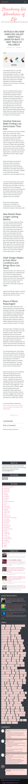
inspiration (16, 678)
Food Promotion (12, 663)
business (10, 645)
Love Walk (6, 519)
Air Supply (13, 638)
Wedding (6, 540)
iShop (5, 547)
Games (22, 665)
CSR (16, 653)
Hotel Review (7, 516)
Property (3, 708)
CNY (21, 650)
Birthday (6, 495)
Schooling (17, 710)
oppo (7, 700)
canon (21, 645)
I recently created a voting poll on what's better (15, 770)
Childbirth (6, 496)
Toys (14, 717)
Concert (6, 499)
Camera (17, 645)
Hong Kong (8, 673)
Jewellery (20, 683)
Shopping (6, 532)
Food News (7, 506)
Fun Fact (3, 665)
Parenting (6, 522)
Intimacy (12, 680)
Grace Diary (7, 511)
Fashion (9, 660)
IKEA (25, 675)
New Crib (3, 698)
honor (13, 673)
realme (17, 708)
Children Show (4, 650)
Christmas (12, 650)
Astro (15, 640)
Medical (3, 693)
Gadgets (6, 509)
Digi (2, 655)
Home (5, 514)
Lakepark (3, 688)
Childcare (6, 498)
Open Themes (15, 782)
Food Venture (7, 508)
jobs (24, 683)
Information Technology (10, 517)
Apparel (19, 638)
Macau (19, 688)
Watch (24, 720)
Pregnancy (6, 527)
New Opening (10, 698)
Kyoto (20, 685)
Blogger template (6, 782)
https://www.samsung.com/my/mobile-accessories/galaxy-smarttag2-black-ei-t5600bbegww (13, 407)
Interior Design (5, 680)
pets (8, 703)
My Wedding (7, 521)
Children (23, 648)
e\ (13, 655)
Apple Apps (4, 640)
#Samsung (7, 488)
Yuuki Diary (7, 542)
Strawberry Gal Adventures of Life (14, 14)
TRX (18, 720)
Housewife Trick (5, 675)
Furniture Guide (10, 665)
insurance (22, 678)
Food (5, 504)
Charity (6, 648)
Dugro (10, 655)
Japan (15, 683)
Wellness (9, 722)
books (2, 645)
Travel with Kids (8, 538)
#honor (3, 625)
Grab (8, 668)
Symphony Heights (10, 715)
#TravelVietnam (14, 633)
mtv (26, 693)
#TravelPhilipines (5, 633)
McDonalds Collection (17, 690)
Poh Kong (3, 705)
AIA (9, 638)
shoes (22, 710)
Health (16, 670)
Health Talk (7, 512)
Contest (8, 653)
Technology (7, 534)
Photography (7, 525)
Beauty (6, 493)
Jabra (12, 683)
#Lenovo (8, 625)
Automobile (20, 640)
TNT (6, 717)
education (23, 655)
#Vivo (13, 635)
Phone (11, 703)
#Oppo (13, 628)
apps (9, 640)
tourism (10, 717)
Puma (8, 708)
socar (8, 712)
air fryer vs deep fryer (10, 773)
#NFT (2, 628)
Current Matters (22, 653)
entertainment (15, 658)
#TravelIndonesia (15, 630)
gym (13, 670)
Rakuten (13, 708)
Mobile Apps (17, 693)
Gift (2, 668)
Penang (21, 700)
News (16, 698)
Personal (6, 524)
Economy (17, 655)
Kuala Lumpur (14, 685)
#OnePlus (7, 628)
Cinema (17, 650)
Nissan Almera (22, 698)
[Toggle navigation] (25, 2)
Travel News (7, 537)
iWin (8, 683)
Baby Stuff (6, 491)
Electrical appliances (9, 501)
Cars (2, 648)
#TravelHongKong (5, 630)
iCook (5, 543)
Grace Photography (6, 670)
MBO (10, 690)
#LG (13, 625)
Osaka (10, 700)
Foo (18, 660)
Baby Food (4, 643)
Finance (14, 660)
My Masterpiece (14, 695)
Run (9, 710)
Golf (5, 668)
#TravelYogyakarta (5, 635)
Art (12, 640)
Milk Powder (9, 693)
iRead (5, 545)
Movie (22, 693)
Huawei (12, 675)
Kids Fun (8, 685)
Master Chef (4, 690)
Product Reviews (8, 529)
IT (5, 683)
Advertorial (7, 490)
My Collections (4, 695)
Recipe (5, 530)
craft (12, 653)
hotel (17, 673)
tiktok (2, 717)
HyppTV (17, 675)
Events (5, 503)
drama (5, 655)
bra (6, 645)
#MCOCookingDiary (9, 487)
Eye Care (3, 660)
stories (3, 715)
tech (17, 715)
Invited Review (18, 680)
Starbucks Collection (20, 712)
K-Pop (2, 685)
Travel (5, 535)
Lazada (9, 688)
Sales (12, 710)
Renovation (4, 710)
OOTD (2, 700)
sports (12, 712)
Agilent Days (4, 638)
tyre (21, 720)
